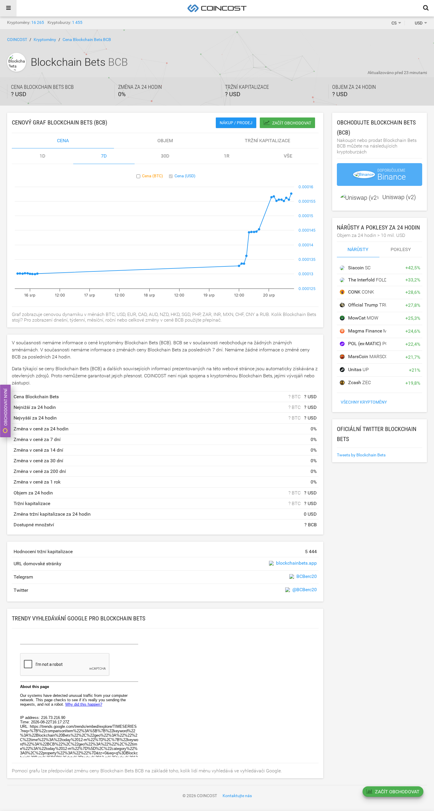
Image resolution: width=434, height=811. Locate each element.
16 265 (37, 22)
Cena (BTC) (152, 175)
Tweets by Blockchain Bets (361, 455)
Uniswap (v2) (399, 197)
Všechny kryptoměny (364, 402)
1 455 (77, 22)
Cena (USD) (184, 175)
